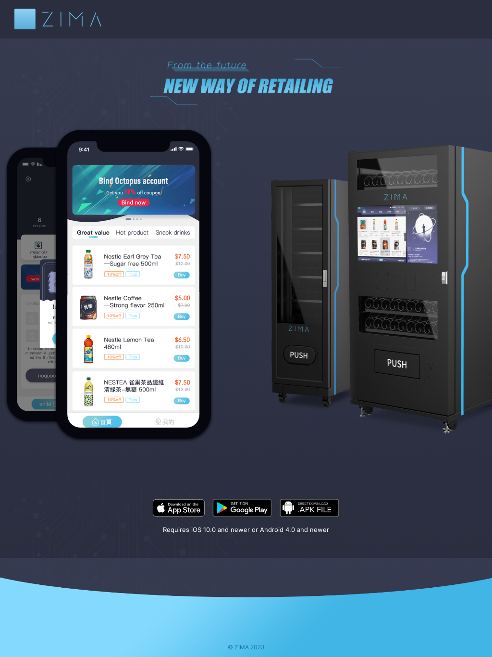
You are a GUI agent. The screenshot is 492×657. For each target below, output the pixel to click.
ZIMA (57, 19)
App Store (179, 508)
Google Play (242, 508)
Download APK (309, 508)
